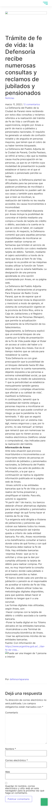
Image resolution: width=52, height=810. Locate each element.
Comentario (11, 712)
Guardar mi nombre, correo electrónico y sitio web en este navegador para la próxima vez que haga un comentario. (24, 789)
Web (7, 772)
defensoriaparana (19, 679)
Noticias (9, 98)
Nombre (10, 749)
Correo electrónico (16, 760)
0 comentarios (32, 104)
